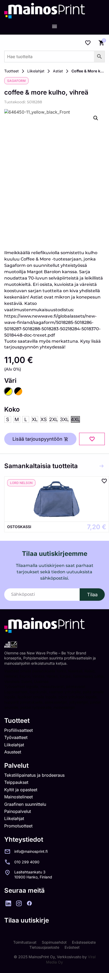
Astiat (58, 71)
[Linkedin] (8, 903)
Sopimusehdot (54, 942)
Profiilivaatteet (18, 730)
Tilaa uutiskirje (26, 920)
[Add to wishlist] (92, 439)
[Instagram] (19, 903)
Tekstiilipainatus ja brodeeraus (34, 775)
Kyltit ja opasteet (20, 789)
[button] (96, 118)
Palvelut (16, 765)
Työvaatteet (16, 737)
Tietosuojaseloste (44, 947)
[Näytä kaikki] (101, 466)
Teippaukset (16, 782)
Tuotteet (11, 71)
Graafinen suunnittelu (25, 804)
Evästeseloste (84, 942)
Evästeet (72, 947)
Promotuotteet (18, 825)
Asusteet (12, 752)
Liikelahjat (35, 71)
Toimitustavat (25, 942)
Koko (12, 409)
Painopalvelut (17, 811)
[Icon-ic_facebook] (29, 903)
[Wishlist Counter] (88, 43)
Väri (10, 380)
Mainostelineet (18, 796)
